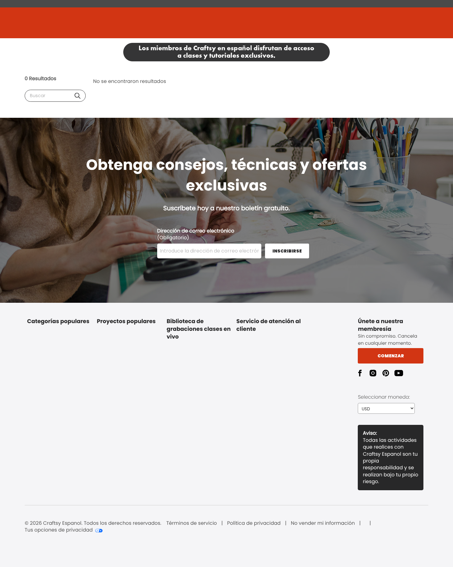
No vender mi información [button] (323, 523)
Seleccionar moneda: (384, 397)
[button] (77, 95)
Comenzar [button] (390, 356)
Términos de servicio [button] (191, 523)
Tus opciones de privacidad (59, 530)
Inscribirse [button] (287, 251)
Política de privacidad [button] (254, 523)
